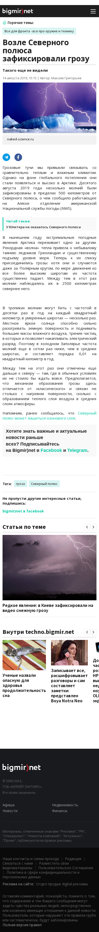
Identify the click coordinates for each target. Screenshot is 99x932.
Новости (10, 810)
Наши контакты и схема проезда (31, 858)
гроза (20, 483)
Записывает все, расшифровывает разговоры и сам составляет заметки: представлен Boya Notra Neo (69, 685)
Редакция (73, 858)
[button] (87, 527)
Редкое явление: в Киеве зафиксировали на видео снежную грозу (48, 607)
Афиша (8, 804)
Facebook (51, 450)
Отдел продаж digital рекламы (62, 884)
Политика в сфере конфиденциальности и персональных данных (41, 874)
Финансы (59, 810)
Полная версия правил (22, 924)
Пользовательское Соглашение (65, 867)
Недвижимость (65, 804)
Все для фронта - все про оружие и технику (39, 31)
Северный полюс (44, 483)
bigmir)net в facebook (23, 511)
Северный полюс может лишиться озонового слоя (49, 415)
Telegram (77, 450)
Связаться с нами (18, 863)
